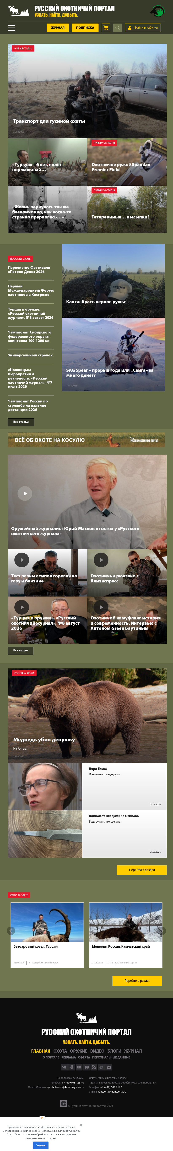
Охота (60, 1051)
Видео (97, 1051)
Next (162, 931)
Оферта (84, 1057)
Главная (40, 1051)
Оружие (78, 1051)
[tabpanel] (47, 935)
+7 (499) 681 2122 (111, 1087)
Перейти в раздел (142, 870)
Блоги (114, 1051)
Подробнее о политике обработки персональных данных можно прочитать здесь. (41, 1136)
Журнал (58, 28)
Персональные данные (111, 1057)
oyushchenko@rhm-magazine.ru (65, 1087)
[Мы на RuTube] (87, 1069)
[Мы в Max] (108, 1069)
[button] (41, 1132)
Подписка (85, 28)
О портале (51, 1057)
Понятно (40, 1145)
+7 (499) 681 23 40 (73, 1082)
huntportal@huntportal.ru (111, 1091)
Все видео (20, 650)
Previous (11, 931)
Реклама (68, 1057)
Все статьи (21, 422)
